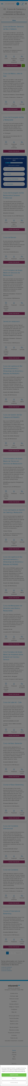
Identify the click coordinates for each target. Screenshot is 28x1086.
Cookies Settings (14, 1082)
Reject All (14, 1078)
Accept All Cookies (14, 1075)
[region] (14, 1075)
